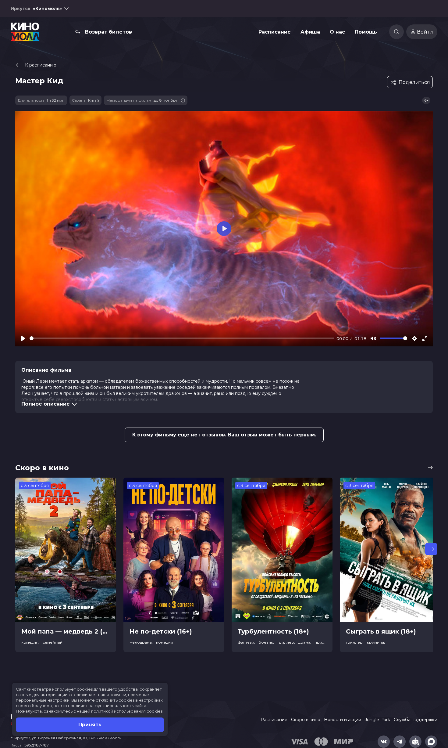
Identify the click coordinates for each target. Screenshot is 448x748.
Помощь (366, 32)
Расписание (274, 32)
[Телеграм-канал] (399, 741)
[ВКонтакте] (384, 741)
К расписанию (40, 65)
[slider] (182, 338)
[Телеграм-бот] (415, 741)
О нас (337, 32)
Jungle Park (377, 719)
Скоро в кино (305, 719)
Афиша (310, 32)
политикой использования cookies (126, 711)
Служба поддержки (415, 719)
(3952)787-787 (36, 745)
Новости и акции (342, 719)
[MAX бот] (431, 741)
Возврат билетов (108, 32)
